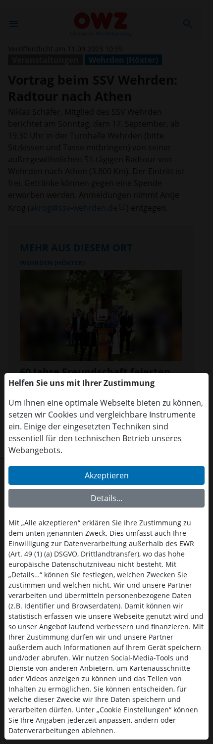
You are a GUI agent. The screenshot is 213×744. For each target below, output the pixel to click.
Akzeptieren (107, 475)
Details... (106, 498)
